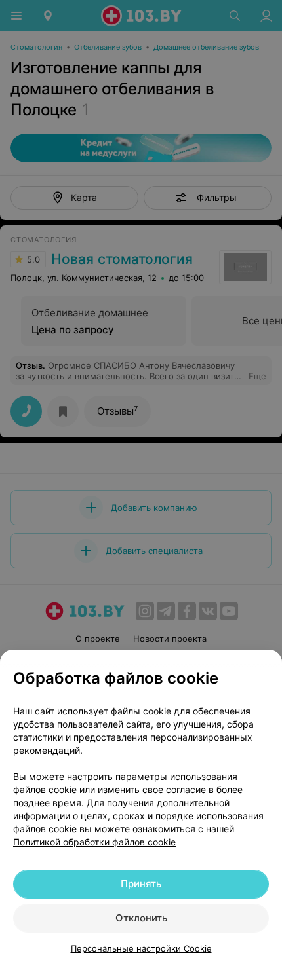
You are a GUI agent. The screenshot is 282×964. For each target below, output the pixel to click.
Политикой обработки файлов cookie (94, 841)
